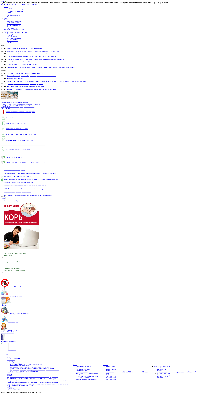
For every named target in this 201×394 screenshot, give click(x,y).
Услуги (6, 18)
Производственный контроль (84, 369)
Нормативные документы (83, 377)
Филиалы (6, 19)
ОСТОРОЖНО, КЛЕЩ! (15, 286)
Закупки (9, 12)
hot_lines (9, 387)
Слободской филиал (111, 375)
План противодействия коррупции (19, 365)
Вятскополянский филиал (14, 24)
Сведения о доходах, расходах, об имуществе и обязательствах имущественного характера (34, 370)
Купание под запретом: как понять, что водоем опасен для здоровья (25, 84)
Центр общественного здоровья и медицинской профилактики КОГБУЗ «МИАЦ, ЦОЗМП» (28, 195)
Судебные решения (12, 36)
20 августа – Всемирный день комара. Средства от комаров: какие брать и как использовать (31, 76)
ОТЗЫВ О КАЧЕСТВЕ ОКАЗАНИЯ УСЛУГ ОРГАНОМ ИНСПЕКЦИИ (25, 162)
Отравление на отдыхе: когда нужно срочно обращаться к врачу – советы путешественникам (31, 56)
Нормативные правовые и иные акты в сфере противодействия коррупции (30, 367)
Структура (10, 361)
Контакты (9, 375)
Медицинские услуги (82, 370)
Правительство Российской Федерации (14, 170)
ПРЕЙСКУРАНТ (10, 117)
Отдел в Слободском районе (14, 22)
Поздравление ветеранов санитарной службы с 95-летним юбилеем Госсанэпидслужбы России (32, 377)
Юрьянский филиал (111, 379)
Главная (6, 7)
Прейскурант (179, 372)
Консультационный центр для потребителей (15, 32)
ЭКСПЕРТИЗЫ (5, 305)
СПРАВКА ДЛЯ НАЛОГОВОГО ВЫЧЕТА (18, 149)
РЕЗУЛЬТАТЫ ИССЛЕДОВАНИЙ (10, 4)
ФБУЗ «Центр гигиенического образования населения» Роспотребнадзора (24, 189)
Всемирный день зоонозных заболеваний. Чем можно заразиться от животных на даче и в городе (33, 61)
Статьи (9, 357)
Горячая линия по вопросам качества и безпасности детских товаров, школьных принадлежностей (33, 51)
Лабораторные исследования (83, 366)
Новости (9, 355)
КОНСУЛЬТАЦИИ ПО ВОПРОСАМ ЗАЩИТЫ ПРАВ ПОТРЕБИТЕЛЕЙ (10, 332)
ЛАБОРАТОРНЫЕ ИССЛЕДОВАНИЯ (11, 296)
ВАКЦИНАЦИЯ (13, 322)
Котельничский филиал (13, 26)
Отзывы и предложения (13, 358)
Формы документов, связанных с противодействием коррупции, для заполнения (32, 368)
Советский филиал (12, 28)
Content (3, 1)
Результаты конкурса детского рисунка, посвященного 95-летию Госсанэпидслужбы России (31, 378)
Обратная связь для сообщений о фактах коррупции (24, 371)
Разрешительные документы (191, 372)
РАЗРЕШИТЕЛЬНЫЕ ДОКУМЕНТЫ (16, 123)
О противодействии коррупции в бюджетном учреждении (26, 364)
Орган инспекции (8, 31)
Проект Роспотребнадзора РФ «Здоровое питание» (17, 192)
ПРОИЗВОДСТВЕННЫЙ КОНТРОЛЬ (19, 313)
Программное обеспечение (14, 372)
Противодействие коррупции (15, 11)
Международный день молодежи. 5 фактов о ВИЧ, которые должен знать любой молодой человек (33, 89)
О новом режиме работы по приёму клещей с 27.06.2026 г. (22, 64)
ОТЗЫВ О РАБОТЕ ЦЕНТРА (14, 157)
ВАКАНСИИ (12, 350)
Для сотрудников (11, 17)
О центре (9, 8)
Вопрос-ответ (10, 42)
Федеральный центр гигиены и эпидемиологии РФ (17, 176)
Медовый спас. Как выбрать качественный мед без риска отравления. (25, 86)
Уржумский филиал (111, 377)
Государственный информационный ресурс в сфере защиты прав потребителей (25, 185)
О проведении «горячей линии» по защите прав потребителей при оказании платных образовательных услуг (36, 59)
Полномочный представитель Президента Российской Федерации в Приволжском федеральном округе (31, 179)
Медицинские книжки (82, 372)
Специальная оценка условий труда (16, 9)
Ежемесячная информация (14, 39)
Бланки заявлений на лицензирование (86, 379)
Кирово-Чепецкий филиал (14, 25)
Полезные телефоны (12, 41)
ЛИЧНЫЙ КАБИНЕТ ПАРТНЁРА (29, 4)
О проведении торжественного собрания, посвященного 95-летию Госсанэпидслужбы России (32, 382)
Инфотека (9, 35)
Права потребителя (12, 34)
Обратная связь (11, 360)
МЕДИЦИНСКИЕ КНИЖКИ (9, 341)
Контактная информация (13, 15)
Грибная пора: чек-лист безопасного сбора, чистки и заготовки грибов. (26, 73)
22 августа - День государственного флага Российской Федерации (24, 48)
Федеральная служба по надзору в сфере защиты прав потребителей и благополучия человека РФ (30, 173)
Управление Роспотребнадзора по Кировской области (18, 182)
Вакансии (9, 14)
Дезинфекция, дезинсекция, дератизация (87, 376)
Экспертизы (79, 367)
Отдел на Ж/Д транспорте (14, 21)
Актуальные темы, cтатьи (14, 38)
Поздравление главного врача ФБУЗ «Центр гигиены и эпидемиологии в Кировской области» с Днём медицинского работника (41, 67)
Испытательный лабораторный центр (14, 29)
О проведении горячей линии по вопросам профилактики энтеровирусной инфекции (30, 53)
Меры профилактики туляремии (15, 78)
